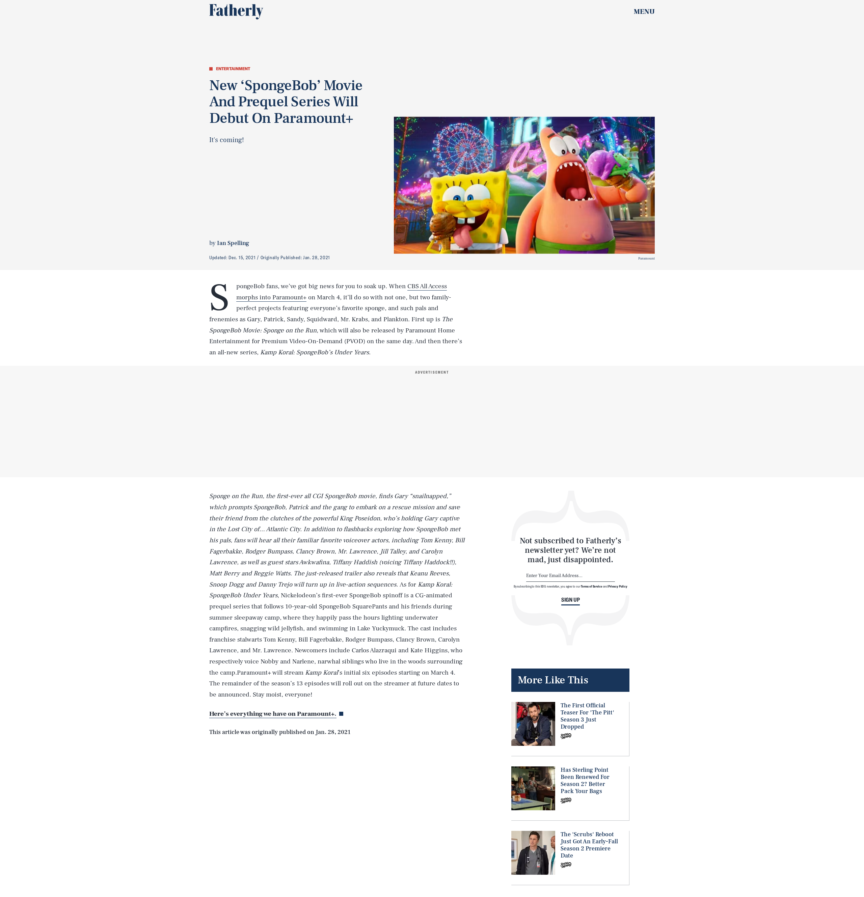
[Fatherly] (236, 12)
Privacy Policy (617, 586)
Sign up (570, 599)
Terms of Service (591, 586)
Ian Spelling (233, 243)
